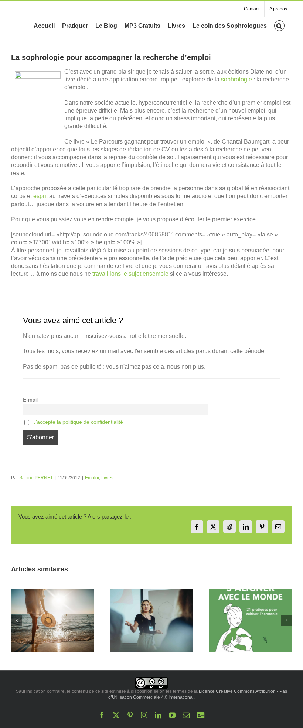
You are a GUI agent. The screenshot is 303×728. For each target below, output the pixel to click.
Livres (107, 477)
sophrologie (236, 79)
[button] (279, 25)
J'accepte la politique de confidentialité (78, 422)
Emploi (92, 477)
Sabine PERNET (36, 477)
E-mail (30, 400)
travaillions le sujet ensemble (129, 274)
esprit (40, 196)
